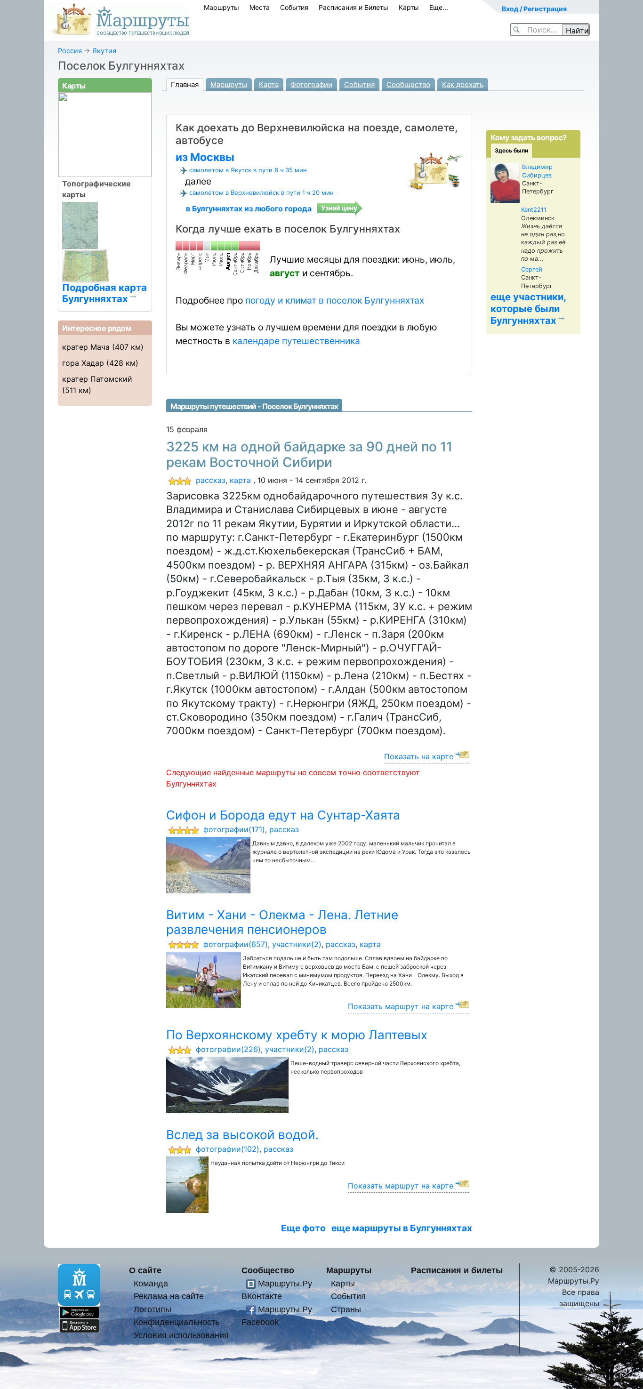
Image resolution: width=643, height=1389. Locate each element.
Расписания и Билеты (353, 7)
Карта (269, 84)
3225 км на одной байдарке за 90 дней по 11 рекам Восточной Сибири (309, 455)
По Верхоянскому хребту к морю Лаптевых (296, 1035)
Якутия (104, 51)
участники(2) (297, 944)
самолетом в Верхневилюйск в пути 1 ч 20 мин (261, 192)
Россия (70, 51)
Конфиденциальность (176, 1322)
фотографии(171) (234, 829)
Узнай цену (339, 208)
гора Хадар (83, 363)
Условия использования (181, 1335)
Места (259, 7)
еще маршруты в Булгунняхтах (401, 1228)
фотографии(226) (228, 1049)
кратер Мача (86, 347)
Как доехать (462, 84)
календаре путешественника (296, 340)
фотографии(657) (235, 944)
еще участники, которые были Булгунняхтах (528, 308)
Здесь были (511, 150)
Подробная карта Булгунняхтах (104, 292)
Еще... (438, 7)
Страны (346, 1309)
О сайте (145, 1270)
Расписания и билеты (457, 1270)
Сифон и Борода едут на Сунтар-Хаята (283, 815)
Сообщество (408, 84)
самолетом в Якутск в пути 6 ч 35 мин (248, 170)
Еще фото (303, 1228)
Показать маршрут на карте (400, 1006)
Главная (185, 84)
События (294, 7)
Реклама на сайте (169, 1296)
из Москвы (205, 157)
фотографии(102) (227, 1149)
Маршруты (221, 7)
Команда (151, 1283)
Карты (409, 7)
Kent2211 (534, 209)
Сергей (531, 269)
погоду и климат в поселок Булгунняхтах (334, 300)
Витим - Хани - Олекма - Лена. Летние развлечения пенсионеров (282, 922)
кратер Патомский (97, 379)
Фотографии (311, 84)
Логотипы (152, 1309)
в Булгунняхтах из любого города (249, 208)
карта (240, 480)
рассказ (210, 480)
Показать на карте (418, 756)
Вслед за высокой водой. (242, 1134)
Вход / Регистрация (534, 9)
